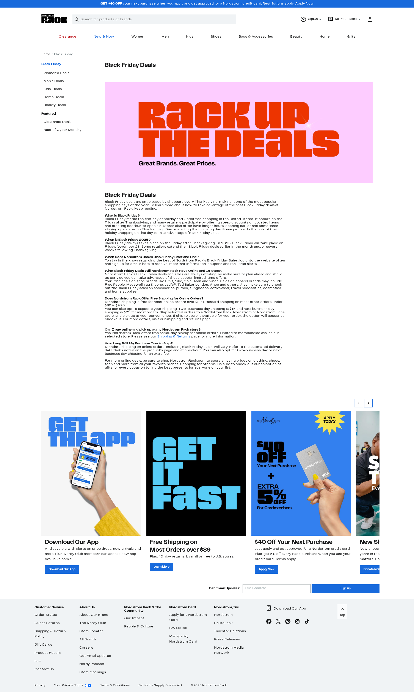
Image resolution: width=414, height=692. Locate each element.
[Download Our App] (91, 473)
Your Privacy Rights (68, 685)
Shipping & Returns (173, 336)
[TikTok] (306, 622)
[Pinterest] (287, 622)
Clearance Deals (58, 122)
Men (165, 36)
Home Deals (54, 97)
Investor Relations (230, 631)
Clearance (67, 36)
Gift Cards (43, 644)
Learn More (161, 566)
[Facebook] (268, 622)
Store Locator (91, 631)
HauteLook (223, 622)
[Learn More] (196, 473)
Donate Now (372, 569)
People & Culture (138, 626)
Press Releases (227, 639)
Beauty (296, 36)
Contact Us (44, 669)
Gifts (351, 36)
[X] (278, 622)
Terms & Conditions (115, 685)
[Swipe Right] (368, 403)
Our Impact (134, 618)
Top (342, 615)
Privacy (39, 685)
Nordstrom (223, 614)
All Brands (88, 639)
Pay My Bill (178, 628)
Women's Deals (56, 73)
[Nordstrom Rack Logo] (54, 18)
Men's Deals (54, 81)
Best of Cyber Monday (63, 129)
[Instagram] (297, 622)
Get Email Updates (95, 655)
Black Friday (51, 64)
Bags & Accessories (256, 36)
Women (137, 36)
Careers (86, 647)
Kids (189, 36)
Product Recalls (47, 652)
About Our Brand (93, 614)
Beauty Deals (55, 105)
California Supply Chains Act (160, 685)
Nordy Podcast (92, 663)
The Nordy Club (92, 622)
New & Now (104, 36)
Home (325, 36)
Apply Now (304, 3)
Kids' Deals (53, 89)
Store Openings (92, 672)
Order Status (45, 614)
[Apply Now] (301, 473)
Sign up (345, 588)
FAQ (37, 660)
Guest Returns (47, 622)
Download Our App (62, 569)
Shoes (216, 36)
